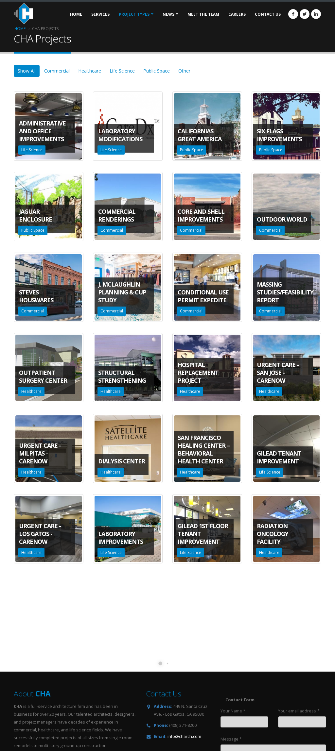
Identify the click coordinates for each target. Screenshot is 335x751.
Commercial (57, 71)
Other (184, 71)
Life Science (122, 71)
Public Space (156, 71)
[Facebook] (293, 14)
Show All (27, 71)
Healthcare (89, 71)
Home (20, 28)
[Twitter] (304, 14)
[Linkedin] (316, 14)
